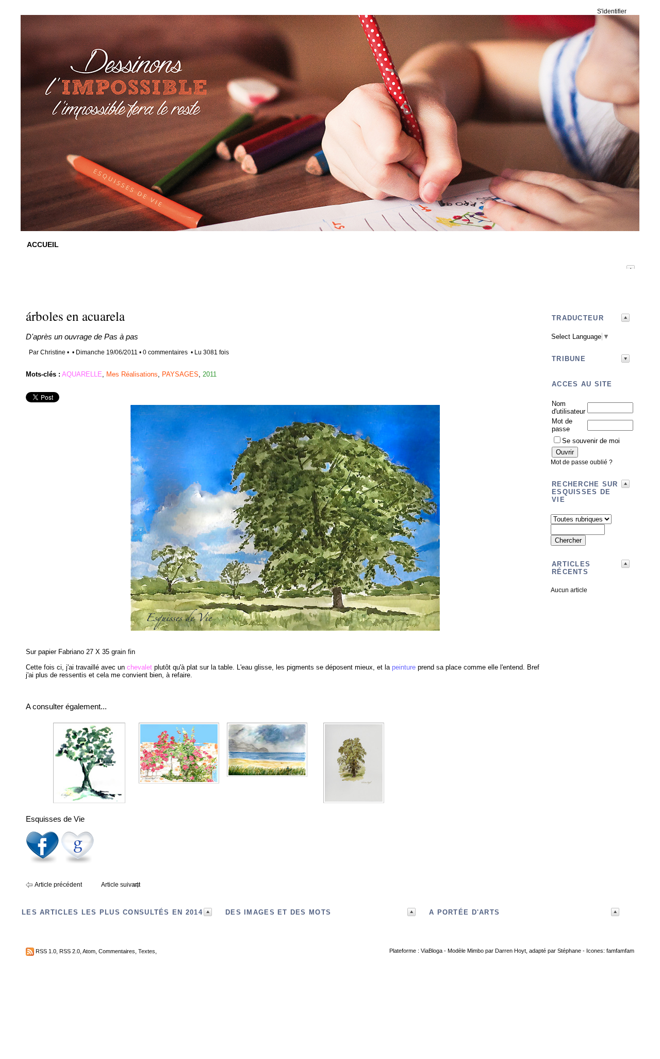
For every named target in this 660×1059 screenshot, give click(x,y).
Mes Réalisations (132, 374)
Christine (52, 352)
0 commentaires (166, 352)
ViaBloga (431, 951)
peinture (404, 667)
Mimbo (475, 951)
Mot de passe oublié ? (582, 462)
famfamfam (620, 951)
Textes (146, 951)
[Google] (77, 862)
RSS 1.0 (46, 951)
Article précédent (58, 884)
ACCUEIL (43, 244)
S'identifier (611, 11)
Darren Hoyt (510, 951)
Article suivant (120, 884)
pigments (300, 667)
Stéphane (569, 951)
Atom (88, 951)
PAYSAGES (180, 374)
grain (118, 652)
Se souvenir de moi (591, 441)
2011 (210, 374)
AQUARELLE (82, 374)
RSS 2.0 (69, 951)
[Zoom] (285, 628)
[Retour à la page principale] (330, 223)
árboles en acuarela (75, 315)
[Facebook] (42, 862)
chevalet (139, 667)
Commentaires (116, 951)
